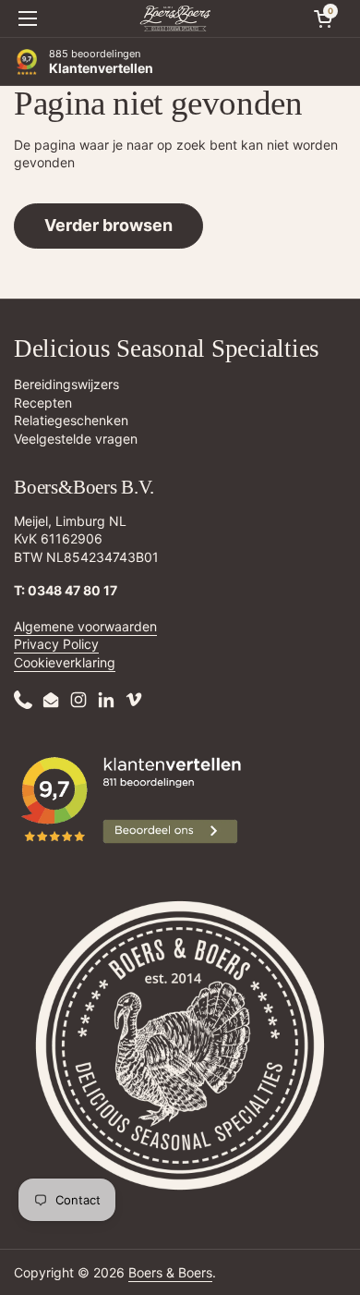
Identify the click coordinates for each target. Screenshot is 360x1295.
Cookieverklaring (64, 662)
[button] (323, 18)
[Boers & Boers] (175, 18)
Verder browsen (108, 225)
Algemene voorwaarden (85, 626)
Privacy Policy (56, 644)
